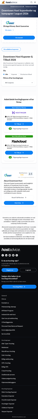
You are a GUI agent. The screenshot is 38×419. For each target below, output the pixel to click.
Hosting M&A (18, 287)
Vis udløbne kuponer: (11, 49)
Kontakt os (5, 303)
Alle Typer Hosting (8, 343)
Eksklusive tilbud (26, 74)
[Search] (31, 2)
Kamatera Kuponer (8, 396)
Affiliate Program (7, 310)
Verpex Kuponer (7, 411)
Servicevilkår (6, 334)
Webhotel (5, 347)
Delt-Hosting (6, 355)
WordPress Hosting (8, 351)
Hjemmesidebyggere (9, 382)
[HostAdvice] (10, 2)
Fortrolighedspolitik (8, 330)
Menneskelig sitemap (9, 307)
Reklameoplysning (30, 6)
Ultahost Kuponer (7, 407)
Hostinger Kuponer (8, 404)
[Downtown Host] (10, 175)
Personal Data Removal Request (12, 326)
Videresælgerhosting (9, 378)
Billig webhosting (7, 359)
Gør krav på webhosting (10, 318)
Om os (4, 299)
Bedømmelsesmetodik (17, 6)
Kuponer (14, 74)
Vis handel (19, 38)
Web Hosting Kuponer (9, 392)
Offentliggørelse (7, 322)
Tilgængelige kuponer (18, 128)
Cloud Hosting (6, 371)
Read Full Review (18, 197)
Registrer (10, 270)
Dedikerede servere (8, 374)
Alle (6, 74)
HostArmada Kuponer (9, 400)
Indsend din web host (9, 314)
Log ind (28, 270)
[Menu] (34, 2)
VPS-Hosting (6, 363)
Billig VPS (5, 367)
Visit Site (18, 203)
